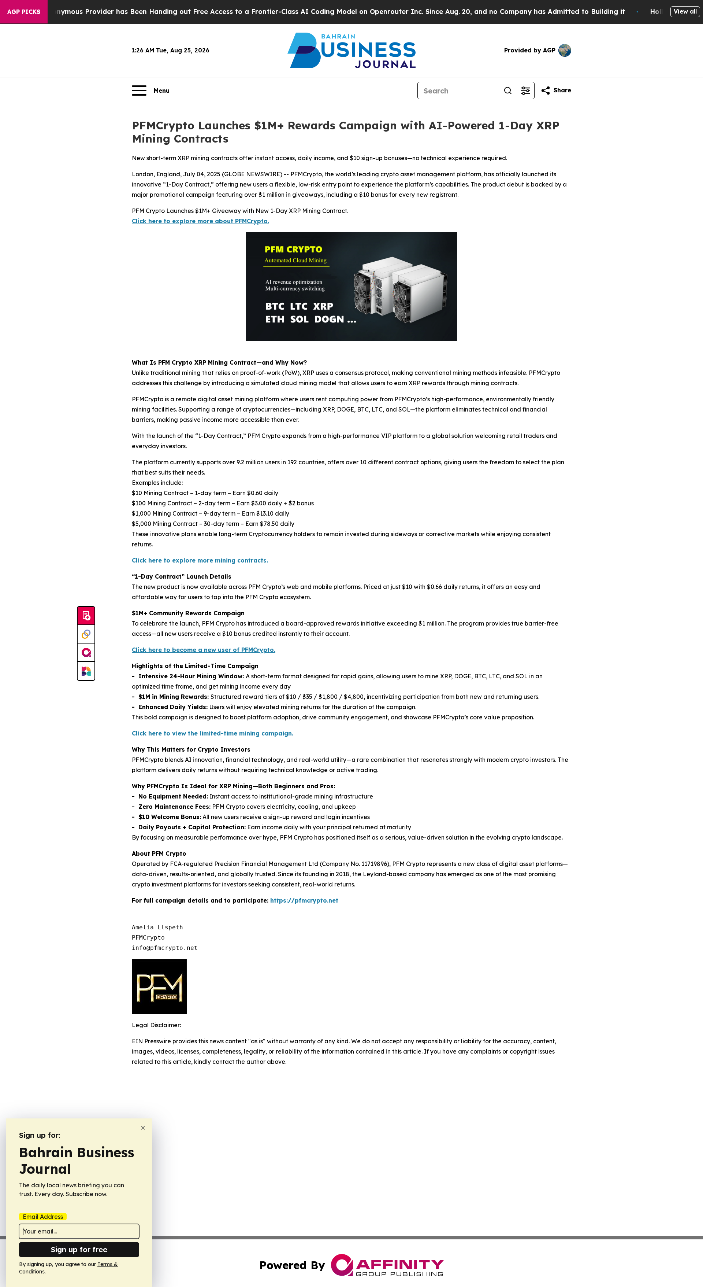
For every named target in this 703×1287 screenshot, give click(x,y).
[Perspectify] (86, 634)
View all (685, 11)
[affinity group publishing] (86, 653)
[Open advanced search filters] (525, 90)
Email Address (43, 1216)
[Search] (508, 90)
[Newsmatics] (86, 671)
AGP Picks (23, 11)
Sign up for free (79, 1249)
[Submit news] (86, 616)
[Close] (143, 1127)
